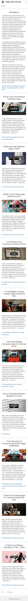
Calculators (15, 137)
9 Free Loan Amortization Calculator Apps (14, 97)
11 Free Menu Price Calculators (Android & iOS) (14, 242)
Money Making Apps (7, 139)
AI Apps (4, 88)
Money (23, 86)
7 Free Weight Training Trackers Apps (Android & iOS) (14, 293)
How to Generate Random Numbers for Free (14, 394)
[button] (26, 2)
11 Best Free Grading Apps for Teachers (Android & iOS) (14, 497)
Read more (14, 132)
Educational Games (12, 88)
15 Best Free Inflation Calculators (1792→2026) (14, 546)
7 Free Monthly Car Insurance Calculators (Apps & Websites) (14, 443)
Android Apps (7, 137)
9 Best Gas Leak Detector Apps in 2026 (14, 147)
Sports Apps (5, 334)
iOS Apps (21, 137)
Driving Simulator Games (16, 486)
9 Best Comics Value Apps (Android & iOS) (14, 195)
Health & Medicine (15, 86)
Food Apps (22, 282)
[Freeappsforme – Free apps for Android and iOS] (12, 2)
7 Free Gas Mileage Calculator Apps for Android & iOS (14, 343)
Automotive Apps (17, 384)
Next (11, 592)
